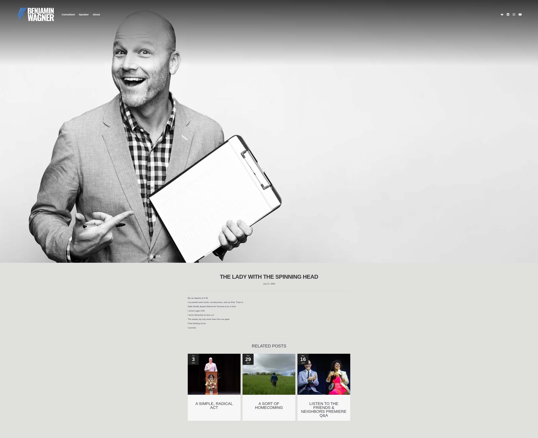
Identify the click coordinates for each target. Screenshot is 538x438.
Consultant (68, 14)
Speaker (84, 14)
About (96, 14)
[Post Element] (214, 387)
